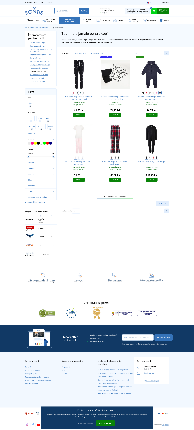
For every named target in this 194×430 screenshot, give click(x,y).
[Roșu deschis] (153, 158)
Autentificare (163, 337)
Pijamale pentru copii (38, 71)
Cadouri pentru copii (37, 81)
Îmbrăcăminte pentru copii (39, 28)
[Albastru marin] (160, 93)
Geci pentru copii (36, 58)
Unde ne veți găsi (152, 381)
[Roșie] (146, 93)
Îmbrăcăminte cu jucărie (39, 75)
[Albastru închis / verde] (118, 158)
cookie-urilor (116, 414)
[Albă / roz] (75, 158)
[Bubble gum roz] (156, 93)
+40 (107, 11)
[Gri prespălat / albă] (83, 93)
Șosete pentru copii (37, 78)
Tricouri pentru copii (37, 43)
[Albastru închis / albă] (77, 93)
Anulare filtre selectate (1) (36, 202)
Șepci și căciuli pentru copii (40, 65)
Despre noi (66, 367)
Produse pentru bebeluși (39, 68)
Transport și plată (31, 2)
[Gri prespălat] (149, 93)
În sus (163, 204)
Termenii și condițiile (33, 370)
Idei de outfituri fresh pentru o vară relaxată (114, 393)
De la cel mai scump (96, 53)
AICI (91, 423)
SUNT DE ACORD (105, 423)
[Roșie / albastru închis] (111, 158)
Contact (49, 2)
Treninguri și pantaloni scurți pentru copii (41, 50)
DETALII (78, 115)
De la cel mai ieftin (80, 53)
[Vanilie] (153, 93)
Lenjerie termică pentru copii (41, 54)
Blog (42, 2)
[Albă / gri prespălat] (78, 158)
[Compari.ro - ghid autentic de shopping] (47, 313)
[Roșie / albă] (73, 93)
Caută (84, 11)
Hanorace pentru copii (38, 46)
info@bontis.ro (149, 373)
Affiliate (64, 374)
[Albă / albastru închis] (82, 158)
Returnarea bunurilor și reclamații (38, 377)
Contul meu (165, 2)
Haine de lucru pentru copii (40, 61)
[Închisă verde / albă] (80, 93)
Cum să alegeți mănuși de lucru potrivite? (113, 370)
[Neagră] (143, 93)
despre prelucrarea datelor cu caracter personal (148, 344)
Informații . (144, 344)
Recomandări (66, 53)
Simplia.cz (165, 425)
